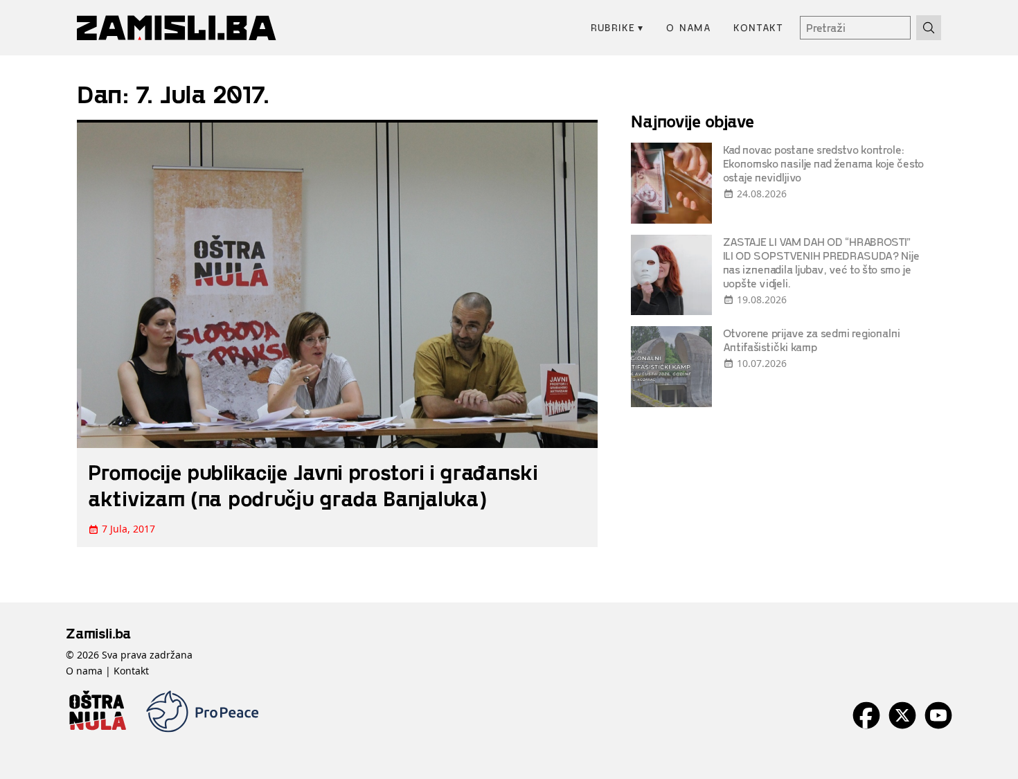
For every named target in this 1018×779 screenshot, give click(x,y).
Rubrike (617, 27)
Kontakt (758, 27)
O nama (688, 27)
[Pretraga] (928, 27)
